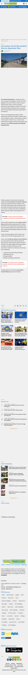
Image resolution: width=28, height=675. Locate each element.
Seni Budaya (4, 622)
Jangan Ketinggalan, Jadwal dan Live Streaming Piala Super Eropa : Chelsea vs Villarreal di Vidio (20, 348)
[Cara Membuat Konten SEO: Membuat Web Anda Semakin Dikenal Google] (7, 342)
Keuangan (4, 613)
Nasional (16, 616)
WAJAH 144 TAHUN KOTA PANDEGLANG (17, 486)
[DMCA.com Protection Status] (6, 637)
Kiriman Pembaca (12, 613)
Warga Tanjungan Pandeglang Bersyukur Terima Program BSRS (16, 474)
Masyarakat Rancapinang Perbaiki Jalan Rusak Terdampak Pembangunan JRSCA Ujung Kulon (18, 480)
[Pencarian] (26, 4)
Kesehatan (22, 610)
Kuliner (3, 616)
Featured (15, 600)
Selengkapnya (13, 428)
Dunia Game (10, 597)
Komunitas (20, 613)
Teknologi (4, 625)
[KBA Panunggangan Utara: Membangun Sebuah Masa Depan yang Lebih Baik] (21, 328)
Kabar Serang (5, 610)
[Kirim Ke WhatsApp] (26, 306)
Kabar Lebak (10, 607)
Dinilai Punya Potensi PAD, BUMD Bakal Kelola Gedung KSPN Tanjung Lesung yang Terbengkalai (17, 468)
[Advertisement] (14, 23)
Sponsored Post (12, 622)
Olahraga (23, 616)
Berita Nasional (10, 594)
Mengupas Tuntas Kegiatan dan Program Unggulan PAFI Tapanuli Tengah (6, 334)
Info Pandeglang (18, 604)
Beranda (3, 39)
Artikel (6, 39)
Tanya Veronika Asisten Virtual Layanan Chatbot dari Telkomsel (15, 415)
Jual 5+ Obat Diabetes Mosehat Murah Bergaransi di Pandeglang (15, 420)
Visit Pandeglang (11, 625)
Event (17, 597)
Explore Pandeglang (6, 600)
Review (18, 619)
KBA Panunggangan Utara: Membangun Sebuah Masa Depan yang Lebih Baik (21, 334)
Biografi (17, 594)
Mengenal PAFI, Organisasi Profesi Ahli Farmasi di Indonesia (21, 321)
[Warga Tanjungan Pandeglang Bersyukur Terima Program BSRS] (4, 474)
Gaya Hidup (4, 604)
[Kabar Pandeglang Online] (10, 3)
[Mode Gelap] (24, 4)
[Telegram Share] (23, 306)
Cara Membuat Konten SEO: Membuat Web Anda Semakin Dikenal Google (7, 348)
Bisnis (22, 594)
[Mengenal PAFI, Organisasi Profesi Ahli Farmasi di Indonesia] (21, 315)
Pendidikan (4, 619)
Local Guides (10, 616)
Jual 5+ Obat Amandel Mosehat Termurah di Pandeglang (14, 406)
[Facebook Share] (15, 306)
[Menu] (2, 3)
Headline (11, 604)
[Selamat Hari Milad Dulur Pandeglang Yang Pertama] (3, 493)
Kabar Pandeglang (7, 50)
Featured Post (22, 600)
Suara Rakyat (21, 622)
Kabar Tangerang (13, 610)
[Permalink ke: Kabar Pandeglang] (2, 51)
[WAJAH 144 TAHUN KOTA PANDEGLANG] (3, 486)
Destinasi (4, 597)
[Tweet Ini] (18, 306)
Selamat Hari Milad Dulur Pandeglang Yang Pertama (17, 492)
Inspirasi (3, 607)
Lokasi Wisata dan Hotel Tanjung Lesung (13, 410)
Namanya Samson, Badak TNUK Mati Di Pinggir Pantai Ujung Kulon (14, 424)
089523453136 (9, 589)
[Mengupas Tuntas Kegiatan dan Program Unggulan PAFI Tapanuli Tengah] (7, 328)
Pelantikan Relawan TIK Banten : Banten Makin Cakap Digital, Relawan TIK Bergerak (7, 321)
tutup (2, 656)
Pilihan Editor (11, 619)
